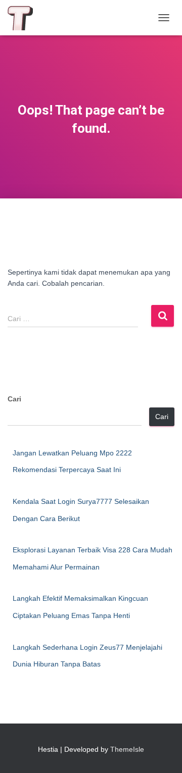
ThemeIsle (127, 749)
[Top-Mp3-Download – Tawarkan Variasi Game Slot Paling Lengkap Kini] (24, 17)
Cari (14, 399)
